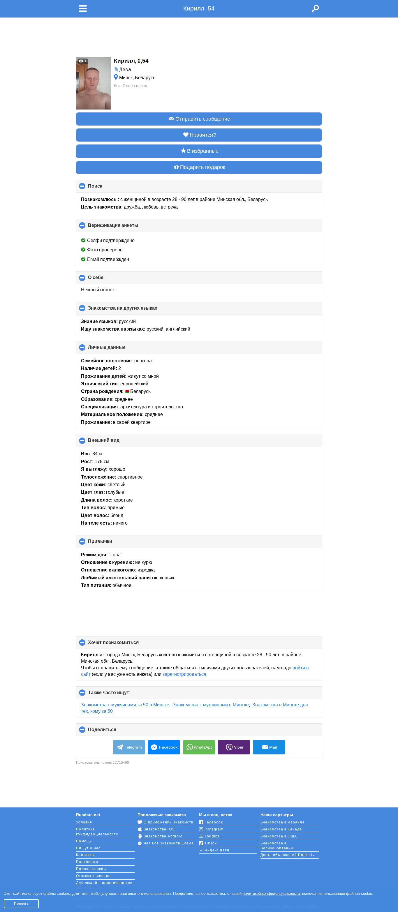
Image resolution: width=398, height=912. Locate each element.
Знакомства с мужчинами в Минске (211, 704)
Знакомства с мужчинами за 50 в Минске (125, 704)
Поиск (105, 188)
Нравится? (203, 135)
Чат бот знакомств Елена (169, 843)
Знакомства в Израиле (282, 822)
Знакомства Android (163, 836)
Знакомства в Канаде (281, 829)
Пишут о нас (88, 848)
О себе (105, 279)
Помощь (84, 841)
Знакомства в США (278, 836)
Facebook (168, 747)
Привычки (110, 543)
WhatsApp (203, 747)
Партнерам (87, 862)
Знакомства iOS (159, 829)
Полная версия (91, 869)
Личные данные (116, 349)
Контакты (85, 855)
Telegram (133, 747)
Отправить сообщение (202, 119)
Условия (84, 822)
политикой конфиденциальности (271, 893)
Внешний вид (113, 442)
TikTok (211, 843)
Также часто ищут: (119, 694)
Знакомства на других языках (132, 310)
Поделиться (112, 731)
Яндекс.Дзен (217, 850)
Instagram (214, 829)
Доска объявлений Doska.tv (287, 855)
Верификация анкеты (123, 227)
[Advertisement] (199, 35)
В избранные (203, 151)
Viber (239, 747)
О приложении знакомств (168, 822)
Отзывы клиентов (93, 876)
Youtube (212, 836)
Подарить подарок (202, 167)
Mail (273, 747)
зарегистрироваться (184, 674)
